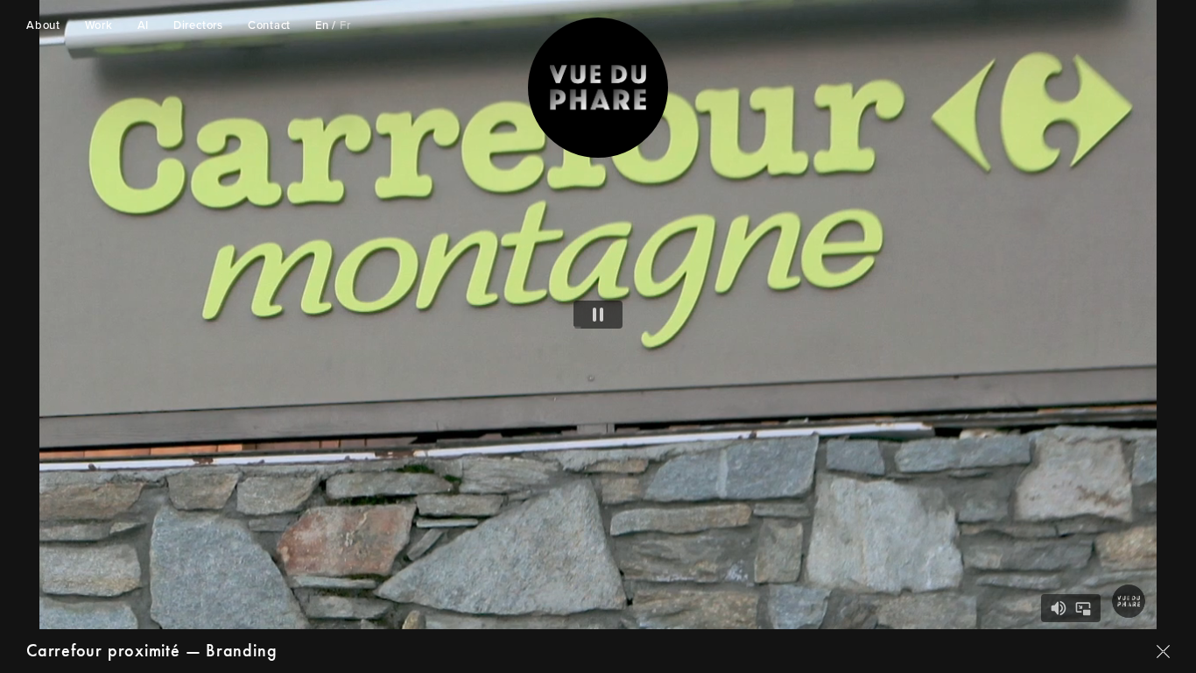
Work (99, 25)
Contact (269, 25)
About (43, 25)
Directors (198, 25)
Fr (345, 25)
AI (143, 25)
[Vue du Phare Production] (598, 88)
